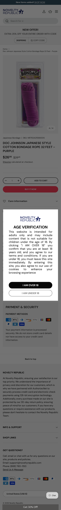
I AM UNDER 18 (30, 293)
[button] (30, 507)
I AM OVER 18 (30, 285)
